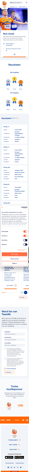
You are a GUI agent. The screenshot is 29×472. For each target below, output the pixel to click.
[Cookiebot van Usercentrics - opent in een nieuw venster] (21, 207)
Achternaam (8, 337)
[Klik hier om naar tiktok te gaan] (14, 467)
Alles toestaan (14, 254)
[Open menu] (26, 2)
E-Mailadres (8, 343)
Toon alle (22, 297)
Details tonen (21, 250)
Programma (12, 6)
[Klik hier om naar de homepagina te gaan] (4, 5)
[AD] (23, 420)
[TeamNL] (9, 405)
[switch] (25, 236)
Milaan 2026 (22, 6)
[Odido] (8, 420)
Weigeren (14, 263)
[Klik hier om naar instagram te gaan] (11, 467)
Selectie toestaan (14, 258)
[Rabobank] (17, 420)
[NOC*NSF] (27, 420)
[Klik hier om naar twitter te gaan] (17, 467)
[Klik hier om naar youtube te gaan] (21, 467)
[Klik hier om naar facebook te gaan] (8, 467)
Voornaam (7, 331)
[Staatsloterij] (2, 420)
